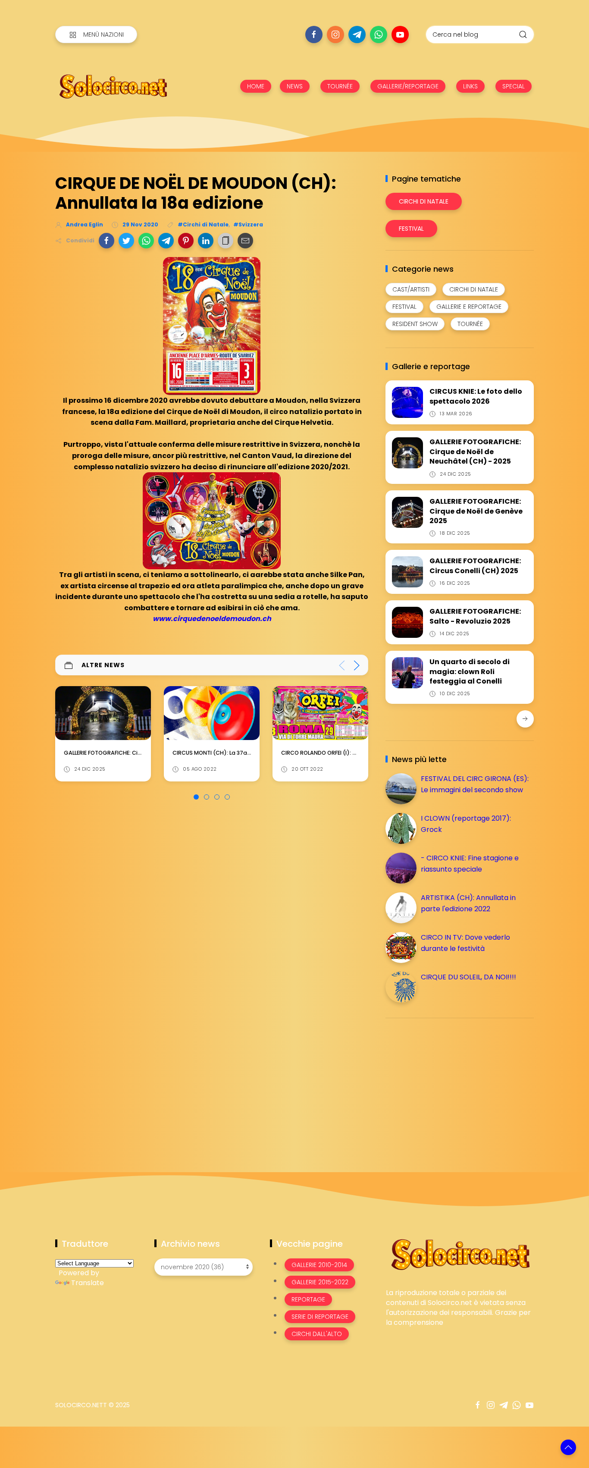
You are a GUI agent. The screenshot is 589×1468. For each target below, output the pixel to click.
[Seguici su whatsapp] (378, 34)
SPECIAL (513, 86)
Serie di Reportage (319, 1316)
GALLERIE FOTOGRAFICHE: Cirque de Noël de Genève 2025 (476, 511)
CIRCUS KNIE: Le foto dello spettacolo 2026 (475, 396)
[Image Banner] (460, 1254)
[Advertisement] (450, 1085)
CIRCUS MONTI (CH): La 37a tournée (113, 752)
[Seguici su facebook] (314, 34)
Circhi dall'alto (316, 1334)
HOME (255, 86)
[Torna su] (568, 1447)
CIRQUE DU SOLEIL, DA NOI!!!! (468, 977)
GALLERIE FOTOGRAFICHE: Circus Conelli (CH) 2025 (475, 565)
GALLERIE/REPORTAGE (408, 86)
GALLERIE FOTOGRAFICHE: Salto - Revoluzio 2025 (475, 616)
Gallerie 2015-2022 (319, 1282)
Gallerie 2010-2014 (319, 1265)
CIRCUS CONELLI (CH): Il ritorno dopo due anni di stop (354, 752)
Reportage (308, 1299)
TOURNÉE (340, 86)
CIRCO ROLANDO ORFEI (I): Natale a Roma (229, 752)
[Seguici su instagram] (335, 34)
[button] (106, 240)
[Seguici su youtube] (400, 34)
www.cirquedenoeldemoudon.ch (212, 619)
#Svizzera (248, 224)
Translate (87, 1283)
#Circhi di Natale (203, 224)
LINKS (470, 86)
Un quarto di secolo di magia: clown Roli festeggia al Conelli (469, 671)
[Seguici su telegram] (357, 34)
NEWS (295, 86)
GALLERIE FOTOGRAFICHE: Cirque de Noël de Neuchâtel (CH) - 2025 (475, 451)
